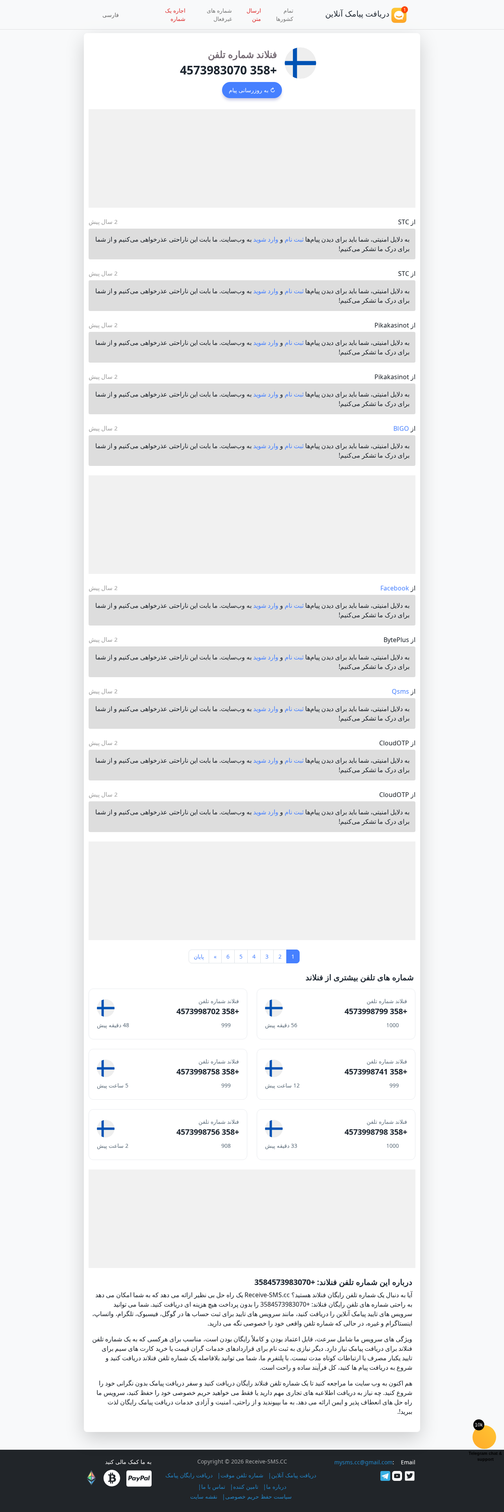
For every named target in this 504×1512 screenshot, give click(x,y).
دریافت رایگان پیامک (189, 1475)
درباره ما (276, 1486)
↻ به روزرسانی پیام (252, 90)
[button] (113, 14)
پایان (199, 956)
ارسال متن (253, 14)
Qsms (400, 691)
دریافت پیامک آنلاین (293, 1475)
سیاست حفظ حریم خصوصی (258, 1496)
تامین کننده (245, 1486)
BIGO (401, 428)
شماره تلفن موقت (241, 1475)
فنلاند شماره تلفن (242, 54)
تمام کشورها (284, 14)
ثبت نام (294, 239)
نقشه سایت (203, 1496)
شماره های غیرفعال (219, 14)
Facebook (394, 588)
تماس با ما (213, 1486)
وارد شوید (265, 239)
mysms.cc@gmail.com (363, 1462)
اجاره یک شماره (175, 14)
